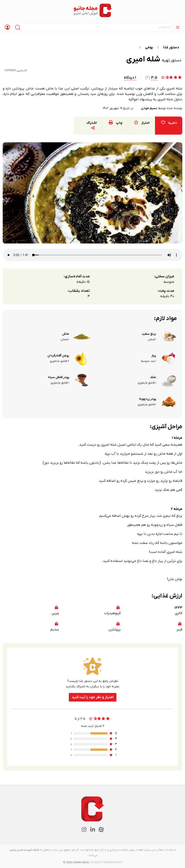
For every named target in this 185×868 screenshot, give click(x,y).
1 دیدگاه (130, 77)
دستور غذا (171, 47)
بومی (149, 47)
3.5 (154, 77)
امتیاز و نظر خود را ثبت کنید (92, 697)
